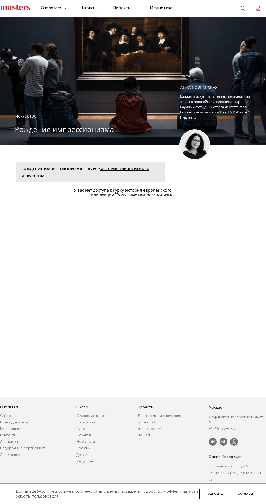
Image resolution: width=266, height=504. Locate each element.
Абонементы (11, 441)
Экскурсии (85, 441)
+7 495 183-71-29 (222, 428)
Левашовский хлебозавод (160, 415)
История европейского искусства (158, 190)
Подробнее (214, 493)
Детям (81, 455)
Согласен (246, 493)
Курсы (81, 428)
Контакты (8, 435)
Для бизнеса (11, 455)
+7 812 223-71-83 (223, 473)
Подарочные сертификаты (23, 448)
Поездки (83, 448)
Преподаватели (14, 422)
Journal (144, 435)
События (84, 435)
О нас (5, 415)
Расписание (11, 428)
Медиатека (161, 7)
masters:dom (149, 428)
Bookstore (147, 422)
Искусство (26, 116)
